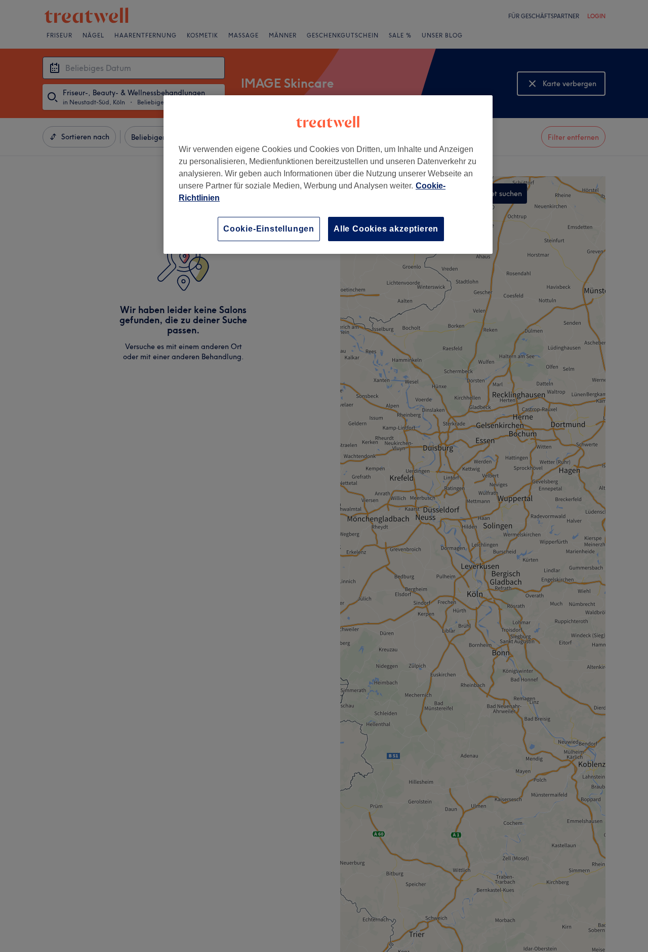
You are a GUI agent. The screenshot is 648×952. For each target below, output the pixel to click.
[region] (328, 174)
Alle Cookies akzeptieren (386, 228)
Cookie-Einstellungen (268, 228)
